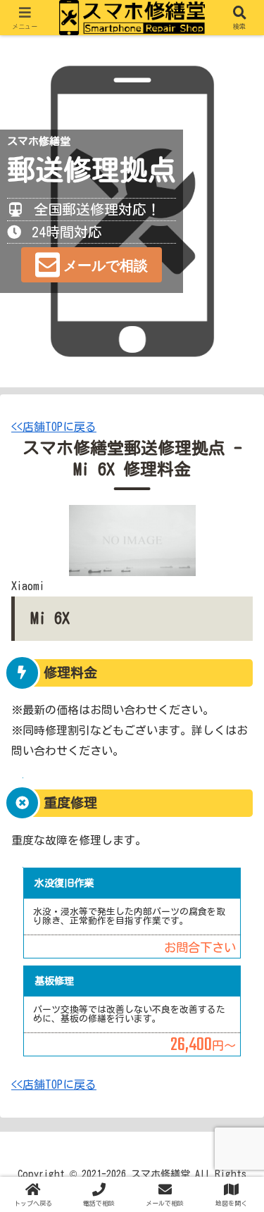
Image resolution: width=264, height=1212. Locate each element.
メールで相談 (105, 265)
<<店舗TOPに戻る (53, 426)
